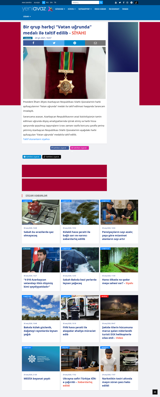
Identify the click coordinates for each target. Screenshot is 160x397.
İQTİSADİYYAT (84, 9)
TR (55, 2)
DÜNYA (71, 9)
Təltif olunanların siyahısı (36, 139)
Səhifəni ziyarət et (59, 149)
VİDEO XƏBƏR (100, 9)
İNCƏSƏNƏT (114, 9)
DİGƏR (26, 16)
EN (51, 2)
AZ (44, 2)
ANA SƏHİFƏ (27, 2)
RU (47, 2)
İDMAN (125, 9)
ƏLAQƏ (37, 2)
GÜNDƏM (59, 9)
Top (155, 391)
